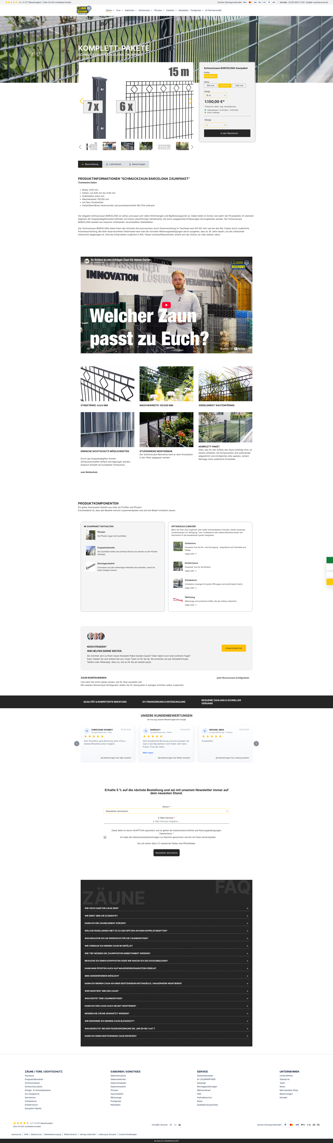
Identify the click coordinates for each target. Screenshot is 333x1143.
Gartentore (30, 1097)
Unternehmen (286, 1075)
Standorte (285, 1079)
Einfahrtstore (31, 1104)
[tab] (90, 164)
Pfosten (114, 1090)
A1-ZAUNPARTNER (206, 1079)
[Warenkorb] (252, 10)
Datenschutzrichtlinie (183, 830)
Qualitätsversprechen (207, 1104)
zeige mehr (191, 554)
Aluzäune (29, 1075)
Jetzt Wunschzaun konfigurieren (233, 677)
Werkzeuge (116, 1097)
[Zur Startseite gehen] (84, 10)
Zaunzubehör (117, 1094)
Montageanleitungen (207, 1086)
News (200, 1101)
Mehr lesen (148, 753)
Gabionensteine (118, 1086)
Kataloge (201, 1083)
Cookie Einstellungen (128, 1134)
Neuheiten (115, 1104)
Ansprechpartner (234, 648)
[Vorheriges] (81, 101)
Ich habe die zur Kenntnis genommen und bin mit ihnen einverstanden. (168, 837)
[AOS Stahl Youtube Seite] (321, 1134)
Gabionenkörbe (118, 1079)
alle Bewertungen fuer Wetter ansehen (174, 758)
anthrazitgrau (211, 76)
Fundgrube (116, 1101)
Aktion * (166, 806)
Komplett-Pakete (33, 1108)
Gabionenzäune (118, 1075)
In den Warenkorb (229, 133)
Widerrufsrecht (70, 1134)
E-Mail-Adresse (166, 817)
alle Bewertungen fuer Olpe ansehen (116, 758)
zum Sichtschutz (89, 472)
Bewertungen (286, 1094)
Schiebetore (31, 1101)
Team (282, 1083)
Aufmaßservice (204, 1097)
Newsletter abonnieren (166, 852)
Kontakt (283, 1097)
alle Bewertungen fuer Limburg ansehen (232, 758)
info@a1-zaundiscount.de (317, 2)
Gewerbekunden (205, 1075)
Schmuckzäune (32, 1083)
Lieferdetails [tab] (115, 164)
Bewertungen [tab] (138, 164)
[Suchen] (246, 10)
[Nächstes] (191, 101)
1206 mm (239, 85)
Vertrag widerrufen (88, 1134)
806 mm (210, 85)
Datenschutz (36, 1134)
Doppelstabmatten (34, 1079)
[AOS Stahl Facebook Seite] (317, 1134)
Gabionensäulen (118, 1083)
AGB (26, 1134)
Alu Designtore (32, 1094)
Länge (207, 91)
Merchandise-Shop (289, 1090)
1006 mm (225, 85)
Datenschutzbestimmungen (146, 837)
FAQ (199, 1094)
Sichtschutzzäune (33, 1086)
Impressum (16, 1134)
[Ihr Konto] (241, 10)
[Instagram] (313, 1134)
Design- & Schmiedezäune (38, 1090)
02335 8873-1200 (296, 2)
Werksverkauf (203, 1090)
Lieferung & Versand (107, 1134)
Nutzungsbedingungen (210, 830)
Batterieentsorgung (52, 1134)
